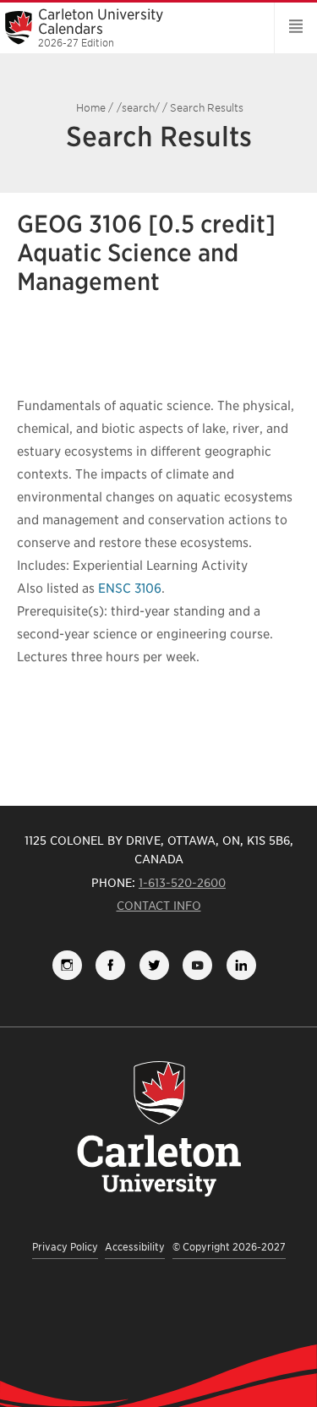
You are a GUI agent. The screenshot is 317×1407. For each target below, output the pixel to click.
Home (91, 107)
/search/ (138, 107)
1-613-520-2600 (182, 883)
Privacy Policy (65, 1246)
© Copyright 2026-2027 (229, 1246)
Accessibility (135, 1246)
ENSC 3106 (129, 588)
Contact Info (159, 905)
